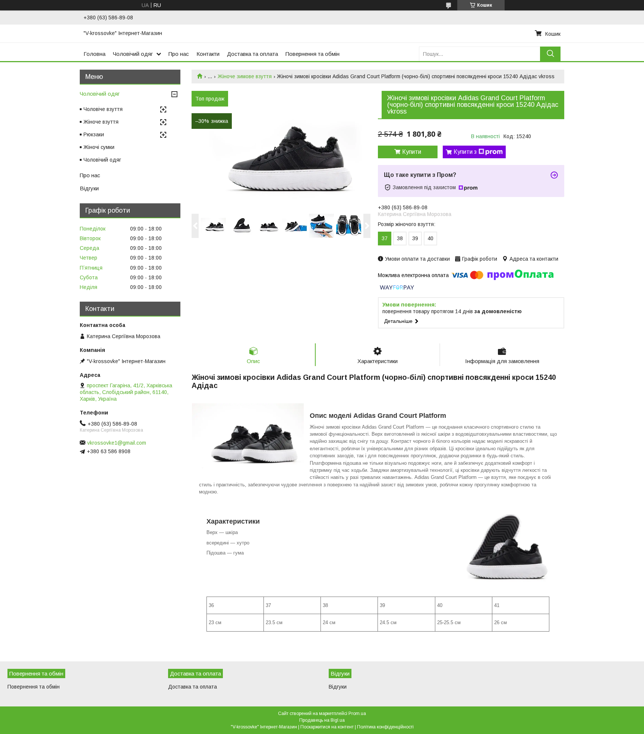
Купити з (465, 152)
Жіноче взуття (101, 122)
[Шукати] (550, 54)
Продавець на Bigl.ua (322, 720)
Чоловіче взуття (103, 109)
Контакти (208, 54)
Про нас (178, 54)
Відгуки (89, 188)
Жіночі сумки (98, 147)
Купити (411, 152)
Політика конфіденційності (385, 727)
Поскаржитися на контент (327, 727)
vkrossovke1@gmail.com (116, 443)
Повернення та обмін (312, 54)
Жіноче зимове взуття (245, 76)
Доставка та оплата (252, 54)
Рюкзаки (93, 134)
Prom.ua (357, 713)
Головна (94, 54)
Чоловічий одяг (133, 54)
